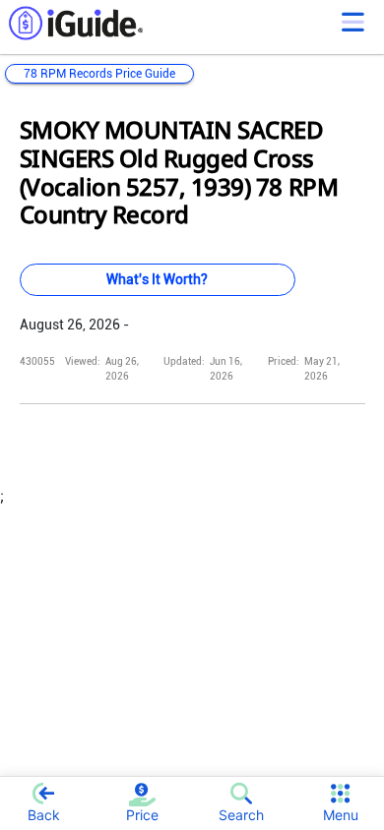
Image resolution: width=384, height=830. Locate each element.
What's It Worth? (157, 279)
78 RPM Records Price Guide (99, 74)
